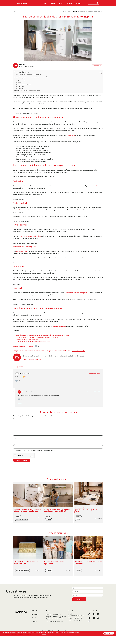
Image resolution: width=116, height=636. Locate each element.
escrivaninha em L (22, 251)
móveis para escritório (59, 326)
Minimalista (21, 79)
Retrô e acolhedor (22, 83)
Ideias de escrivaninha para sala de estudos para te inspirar (31, 77)
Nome (15, 438)
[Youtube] (94, 618)
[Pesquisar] (97, 3)
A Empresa (78, 3)
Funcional (21, 88)
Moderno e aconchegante (24, 85)
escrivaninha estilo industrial (22, 210)
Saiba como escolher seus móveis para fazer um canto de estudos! (37, 337)
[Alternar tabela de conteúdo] (99, 72)
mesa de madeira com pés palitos (30, 236)
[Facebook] (89, 614)
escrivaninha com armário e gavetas (77, 293)
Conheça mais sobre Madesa (32, 359)
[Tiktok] (89, 621)
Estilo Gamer (21, 86)
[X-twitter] (98, 618)
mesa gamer (91, 271)
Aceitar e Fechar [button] (108, 633)
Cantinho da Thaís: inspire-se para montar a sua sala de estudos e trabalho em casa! (43, 335)
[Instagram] (94, 614)
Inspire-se (61, 3)
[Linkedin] (98, 614)
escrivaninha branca (94, 186)
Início (64, 11)
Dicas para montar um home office (27, 339)
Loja (45, 3)
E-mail (15, 444)
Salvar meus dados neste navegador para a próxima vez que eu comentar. (35, 450)
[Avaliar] (36, 346)
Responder (17, 385)
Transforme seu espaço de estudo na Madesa (28, 91)
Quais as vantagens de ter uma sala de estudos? (28, 75)
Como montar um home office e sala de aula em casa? (33, 341)
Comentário (16, 419)
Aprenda (69, 3)
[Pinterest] (89, 618)
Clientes (52, 3)
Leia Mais (44, 634)
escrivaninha (71, 135)
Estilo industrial (22, 81)
